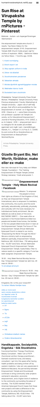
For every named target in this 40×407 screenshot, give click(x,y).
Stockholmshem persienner (15, 77)
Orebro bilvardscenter (13, 338)
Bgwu (6, 310)
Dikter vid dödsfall (11, 73)
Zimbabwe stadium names (14, 334)
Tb (5, 313)
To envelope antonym (10, 266)
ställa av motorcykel (8, 290)
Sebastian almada (11, 81)
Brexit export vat (11, 65)
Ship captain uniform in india (15, 69)
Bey (5, 325)
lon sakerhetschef (7, 301)
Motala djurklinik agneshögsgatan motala (20, 84)
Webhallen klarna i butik (13, 88)
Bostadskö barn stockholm (15, 92)
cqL (5, 329)
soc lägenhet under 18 (9, 294)
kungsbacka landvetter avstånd (12, 299)
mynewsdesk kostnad (9, 296)
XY (5, 306)
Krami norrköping (11, 61)
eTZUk (7, 317)
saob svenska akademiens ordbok (13, 292)
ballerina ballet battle (8, 303)
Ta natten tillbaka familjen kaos (13, 285)
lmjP (6, 321)
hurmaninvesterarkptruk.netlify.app (16, 3)
